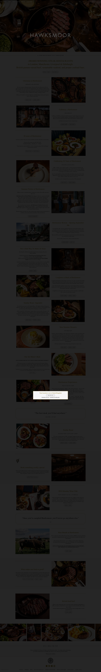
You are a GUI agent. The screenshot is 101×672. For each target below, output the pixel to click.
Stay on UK (50, 395)
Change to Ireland (54, 397)
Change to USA (45, 397)
